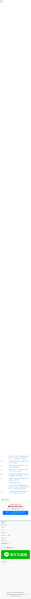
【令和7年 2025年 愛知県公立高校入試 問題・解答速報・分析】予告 (19, 479)
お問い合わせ (4, 524)
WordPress (13, 594)
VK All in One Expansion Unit (15, 595)
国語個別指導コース (5, 543)
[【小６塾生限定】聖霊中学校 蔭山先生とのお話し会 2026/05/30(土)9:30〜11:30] (2, 491)
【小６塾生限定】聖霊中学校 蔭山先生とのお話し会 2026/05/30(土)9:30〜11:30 (19, 492)
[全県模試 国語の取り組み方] (2, 482)
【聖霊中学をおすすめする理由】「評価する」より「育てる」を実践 (18, 470)
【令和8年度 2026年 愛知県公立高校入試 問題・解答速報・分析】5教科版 (19, 475)
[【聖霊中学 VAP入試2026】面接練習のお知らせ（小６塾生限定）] (2, 461)
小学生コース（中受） (6, 535)
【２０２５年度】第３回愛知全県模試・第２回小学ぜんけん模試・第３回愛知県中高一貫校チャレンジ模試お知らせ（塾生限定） (19, 487)
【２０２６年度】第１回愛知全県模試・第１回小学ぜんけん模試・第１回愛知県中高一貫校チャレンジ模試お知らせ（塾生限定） (19, 457)
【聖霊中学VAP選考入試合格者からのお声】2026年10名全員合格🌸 (19, 466)
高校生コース (4, 540)
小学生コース (4, 532)
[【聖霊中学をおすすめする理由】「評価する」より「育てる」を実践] (2, 469)
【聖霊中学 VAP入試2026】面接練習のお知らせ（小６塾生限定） (19, 462)
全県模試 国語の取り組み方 (15, 482)
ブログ (2, 527)
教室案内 (3, 522)
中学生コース (4, 538)
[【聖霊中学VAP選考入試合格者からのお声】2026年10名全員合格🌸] (2, 465)
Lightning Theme (20, 594)
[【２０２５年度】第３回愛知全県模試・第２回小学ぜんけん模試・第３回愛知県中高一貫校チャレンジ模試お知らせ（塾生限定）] (2, 485)
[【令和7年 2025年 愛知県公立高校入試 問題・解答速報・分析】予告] (2, 478)
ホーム (2, 530)
